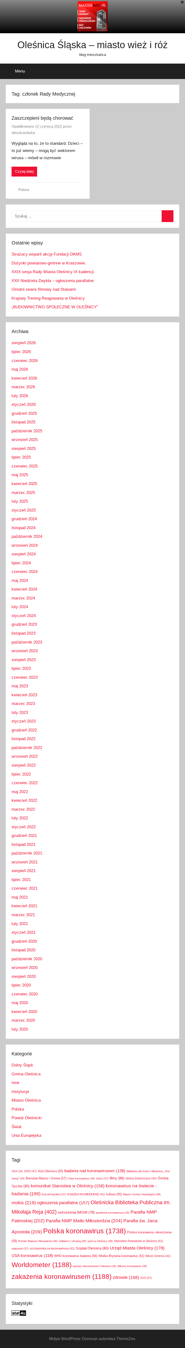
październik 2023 (27, 642)
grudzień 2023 (24, 624)
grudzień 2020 (24, 941)
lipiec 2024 (21, 563)
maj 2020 (20, 1002)
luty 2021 (20, 923)
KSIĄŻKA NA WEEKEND (86, 1194)
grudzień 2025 (24, 413)
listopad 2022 (23, 738)
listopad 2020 (23, 950)
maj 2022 (20, 791)
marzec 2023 (23, 703)
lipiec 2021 (21, 879)
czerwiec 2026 (25, 360)
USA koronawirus (32, 1255)
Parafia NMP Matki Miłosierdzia (84, 1220)
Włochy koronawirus (132, 1266)
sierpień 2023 (24, 660)
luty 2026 (20, 396)
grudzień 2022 (24, 730)
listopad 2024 (23, 528)
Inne (15, 1082)
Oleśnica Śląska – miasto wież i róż (92, 44)
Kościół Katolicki (54, 1194)
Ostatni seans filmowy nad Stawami (44, 289)
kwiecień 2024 (24, 589)
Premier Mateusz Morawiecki (38, 1241)
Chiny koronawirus (81, 1178)
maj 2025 (20, 475)
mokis (24, 1202)
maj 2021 (20, 897)
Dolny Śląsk (22, 1065)
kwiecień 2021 (24, 906)
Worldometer (42, 1265)
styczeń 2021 (24, 932)
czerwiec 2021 (25, 888)
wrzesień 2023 (25, 651)
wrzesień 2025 (25, 439)
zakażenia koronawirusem (62, 1276)
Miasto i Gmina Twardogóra (142, 1194)
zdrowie (126, 1277)
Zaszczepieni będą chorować (42, 118)
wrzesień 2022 (25, 756)
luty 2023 (20, 712)
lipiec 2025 (21, 457)
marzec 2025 (23, 492)
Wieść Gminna (158, 1256)
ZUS (146, 1278)
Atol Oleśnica (50, 1171)
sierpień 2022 (24, 765)
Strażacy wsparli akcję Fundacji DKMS (47, 254)
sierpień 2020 (24, 976)
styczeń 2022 (24, 827)
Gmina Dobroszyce (141, 1178)
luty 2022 (20, 818)
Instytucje (20, 1091)
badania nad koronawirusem (94, 1170)
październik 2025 (27, 431)
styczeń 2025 (24, 510)
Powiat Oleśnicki (27, 1118)
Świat (16, 1126)
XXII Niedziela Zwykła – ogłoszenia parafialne (53, 280)
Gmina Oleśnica (26, 1074)
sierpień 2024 (24, 554)
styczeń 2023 (24, 721)
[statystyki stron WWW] (19, 1314)
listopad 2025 (23, 422)
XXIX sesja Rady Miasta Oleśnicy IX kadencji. (53, 272)
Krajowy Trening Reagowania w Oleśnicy (48, 298)
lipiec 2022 (21, 774)
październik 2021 (27, 853)
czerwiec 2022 (25, 783)
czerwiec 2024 (25, 571)
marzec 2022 (23, 809)
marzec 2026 (23, 387)
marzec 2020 (23, 1020)
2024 (17, 1171)
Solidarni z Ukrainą (72, 1241)
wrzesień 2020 (25, 967)
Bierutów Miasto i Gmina (46, 1178)
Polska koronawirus (84, 1231)
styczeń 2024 (24, 615)
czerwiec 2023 (25, 677)
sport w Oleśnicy (100, 1241)
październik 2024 (27, 536)
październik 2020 (27, 959)
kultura (114, 1194)
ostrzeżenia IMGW (76, 1212)
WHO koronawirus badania (75, 1256)
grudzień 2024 (24, 519)
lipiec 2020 (21, 985)
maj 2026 (20, 369)
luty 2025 (20, 501)
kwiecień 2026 (24, 378)
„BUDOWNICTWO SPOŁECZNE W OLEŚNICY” (55, 307)
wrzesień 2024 (25, 545)
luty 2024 (20, 607)
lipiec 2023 (21, 668)
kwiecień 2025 (24, 483)
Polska (23, 190)
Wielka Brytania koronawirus (121, 1256)
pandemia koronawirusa (112, 1212)
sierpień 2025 (24, 448)
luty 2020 (20, 1029)
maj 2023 (20, 686)
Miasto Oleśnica (26, 1100)
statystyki (20, 1248)
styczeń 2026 (24, 404)
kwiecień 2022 (24, 800)
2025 (30, 1171)
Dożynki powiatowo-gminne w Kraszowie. (49, 263)
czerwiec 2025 (25, 466)
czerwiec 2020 (25, 994)
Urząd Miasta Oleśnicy (137, 1247)
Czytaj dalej (24, 171)
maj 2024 (20, 580)
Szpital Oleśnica (92, 1248)
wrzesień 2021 (25, 862)
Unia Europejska (26, 1135)
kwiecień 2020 (24, 1011)
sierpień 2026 (24, 343)
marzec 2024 (23, 598)
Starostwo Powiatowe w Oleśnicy (138, 1241)
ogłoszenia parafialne (63, 1202)
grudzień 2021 (24, 835)
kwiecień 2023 (24, 695)
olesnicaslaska (23, 133)
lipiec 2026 (21, 351)
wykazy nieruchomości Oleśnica (94, 1266)
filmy (117, 1178)
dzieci (102, 1178)
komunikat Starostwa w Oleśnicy (68, 1186)
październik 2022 (27, 747)
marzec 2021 (23, 915)
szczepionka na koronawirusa (52, 1248)
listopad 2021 (23, 844)
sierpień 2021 (24, 870)
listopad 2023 (23, 633)
